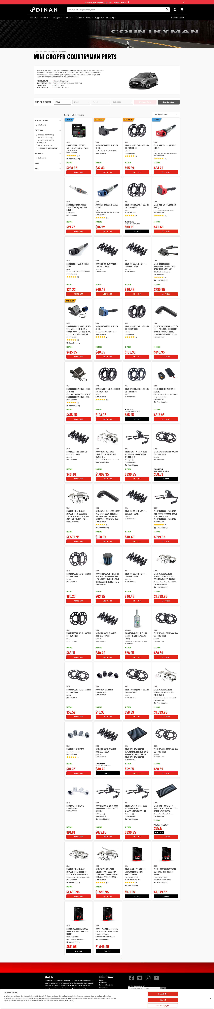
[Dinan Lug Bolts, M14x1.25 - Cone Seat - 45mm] (108, 249)
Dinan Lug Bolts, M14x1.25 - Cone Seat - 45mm (106, 265)
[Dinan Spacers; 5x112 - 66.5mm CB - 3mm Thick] (78, 675)
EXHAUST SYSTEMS (45, 138)
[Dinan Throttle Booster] (78, 130)
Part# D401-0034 (130, 760)
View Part (137, 231)
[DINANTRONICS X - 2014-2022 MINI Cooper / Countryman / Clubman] (108, 791)
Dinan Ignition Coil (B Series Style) (107, 146)
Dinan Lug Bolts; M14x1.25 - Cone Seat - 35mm (136, 512)
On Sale (42, 125)
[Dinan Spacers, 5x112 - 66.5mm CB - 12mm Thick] (137, 190)
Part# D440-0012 (159, 274)
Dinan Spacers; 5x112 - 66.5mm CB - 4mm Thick (137, 691)
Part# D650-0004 (101, 215)
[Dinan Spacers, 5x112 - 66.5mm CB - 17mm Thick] (108, 374)
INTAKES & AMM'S (45, 145)
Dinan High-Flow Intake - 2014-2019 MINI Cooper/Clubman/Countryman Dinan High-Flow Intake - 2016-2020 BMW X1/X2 (78, 393)
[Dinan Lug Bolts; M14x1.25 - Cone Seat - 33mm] (137, 559)
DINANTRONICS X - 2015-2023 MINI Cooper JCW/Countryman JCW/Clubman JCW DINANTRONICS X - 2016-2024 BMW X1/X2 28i (165, 515)
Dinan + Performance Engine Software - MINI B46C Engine (107, 930)
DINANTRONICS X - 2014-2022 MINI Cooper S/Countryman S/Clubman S (136, 454)
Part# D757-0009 (71, 754)
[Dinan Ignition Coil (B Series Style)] (108, 130)
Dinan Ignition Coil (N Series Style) (165, 146)
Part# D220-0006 (101, 271)
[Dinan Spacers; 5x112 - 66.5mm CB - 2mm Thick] (166, 734)
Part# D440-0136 (130, 462)
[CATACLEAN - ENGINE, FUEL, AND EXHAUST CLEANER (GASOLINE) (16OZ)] (137, 618)
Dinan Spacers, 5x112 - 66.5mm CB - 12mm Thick (137, 206)
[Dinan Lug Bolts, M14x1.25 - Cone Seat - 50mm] (78, 437)
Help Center (103, 982)
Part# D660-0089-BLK (72, 522)
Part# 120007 (129, 644)
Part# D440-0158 (130, 816)
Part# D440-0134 (101, 816)
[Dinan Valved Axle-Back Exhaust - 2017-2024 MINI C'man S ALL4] (108, 437)
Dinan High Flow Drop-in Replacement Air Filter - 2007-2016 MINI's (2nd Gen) (166, 808)
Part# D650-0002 (71, 274)
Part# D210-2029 (130, 153)
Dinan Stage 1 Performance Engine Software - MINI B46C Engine (77, 931)
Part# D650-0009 (159, 212)
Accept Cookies (163, 994)
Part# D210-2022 (130, 697)
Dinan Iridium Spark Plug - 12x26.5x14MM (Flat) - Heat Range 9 (76, 207)
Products (44, 17)
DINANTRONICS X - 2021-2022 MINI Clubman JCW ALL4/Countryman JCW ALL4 (136, 808)
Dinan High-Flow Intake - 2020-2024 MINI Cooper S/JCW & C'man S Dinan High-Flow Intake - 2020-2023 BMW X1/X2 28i (78, 330)
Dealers (79, 17)
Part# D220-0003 (130, 581)
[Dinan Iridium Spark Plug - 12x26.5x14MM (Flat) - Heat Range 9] (78, 190)
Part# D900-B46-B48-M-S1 (132, 879)
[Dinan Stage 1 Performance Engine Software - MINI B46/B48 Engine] (137, 854)
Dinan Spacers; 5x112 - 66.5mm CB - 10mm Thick (137, 390)
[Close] (210, 998)
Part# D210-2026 (71, 581)
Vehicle (33, 17)
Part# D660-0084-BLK (102, 462)
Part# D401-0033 (159, 816)
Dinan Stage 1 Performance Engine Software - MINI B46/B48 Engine (135, 872)
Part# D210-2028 (130, 212)
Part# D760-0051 (71, 399)
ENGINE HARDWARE (46, 135)
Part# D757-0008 (71, 811)
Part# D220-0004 (130, 519)
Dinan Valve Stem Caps (104, 689)
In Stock (42, 158)
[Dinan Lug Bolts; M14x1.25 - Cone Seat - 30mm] (108, 734)
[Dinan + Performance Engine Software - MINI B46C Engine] (108, 914)
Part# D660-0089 (101, 880)
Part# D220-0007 (71, 459)
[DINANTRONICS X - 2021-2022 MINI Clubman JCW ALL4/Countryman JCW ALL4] (137, 791)
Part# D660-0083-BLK (160, 584)
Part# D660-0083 (71, 879)
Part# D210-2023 (159, 459)
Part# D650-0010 (101, 334)
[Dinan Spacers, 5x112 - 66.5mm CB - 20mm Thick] (137, 311)
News (88, 17)
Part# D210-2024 (159, 641)
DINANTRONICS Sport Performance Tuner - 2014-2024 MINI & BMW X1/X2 (165, 267)
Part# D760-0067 (101, 522)
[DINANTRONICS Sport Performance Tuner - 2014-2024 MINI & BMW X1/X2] (166, 249)
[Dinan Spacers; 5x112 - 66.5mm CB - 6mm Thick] (166, 618)
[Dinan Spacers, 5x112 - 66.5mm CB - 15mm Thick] (137, 130)
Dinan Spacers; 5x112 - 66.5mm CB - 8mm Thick (78, 575)
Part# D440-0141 (159, 522)
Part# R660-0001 (159, 399)
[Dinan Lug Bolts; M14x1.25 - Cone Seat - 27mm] (108, 618)
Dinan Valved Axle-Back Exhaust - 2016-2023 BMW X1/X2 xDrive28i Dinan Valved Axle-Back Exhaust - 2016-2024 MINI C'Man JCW (77, 515)
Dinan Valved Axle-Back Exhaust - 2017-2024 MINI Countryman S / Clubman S (164, 576)
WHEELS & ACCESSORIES (47, 148)
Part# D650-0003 (159, 155)
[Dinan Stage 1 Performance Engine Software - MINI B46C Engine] (78, 914)
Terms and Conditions (106, 985)
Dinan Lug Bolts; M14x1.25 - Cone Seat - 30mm (106, 750)
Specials (68, 17)
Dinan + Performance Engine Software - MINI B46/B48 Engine (165, 872)
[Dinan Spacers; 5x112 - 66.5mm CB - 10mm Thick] (137, 374)
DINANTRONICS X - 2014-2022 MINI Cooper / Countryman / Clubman (107, 808)
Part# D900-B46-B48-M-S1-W (162, 879)
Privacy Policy (103, 987)
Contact (101, 980)
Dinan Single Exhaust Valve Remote (164, 390)
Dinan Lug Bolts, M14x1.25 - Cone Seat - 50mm (77, 453)
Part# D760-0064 (159, 337)
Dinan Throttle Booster (76, 145)
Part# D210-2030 (101, 397)
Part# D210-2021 (71, 697)
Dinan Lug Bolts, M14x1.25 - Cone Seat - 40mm (136, 265)
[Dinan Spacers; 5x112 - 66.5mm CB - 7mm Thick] (78, 618)
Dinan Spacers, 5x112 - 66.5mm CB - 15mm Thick (137, 146)
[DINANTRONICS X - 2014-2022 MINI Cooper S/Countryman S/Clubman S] (137, 437)
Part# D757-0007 (101, 695)
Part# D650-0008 (101, 153)
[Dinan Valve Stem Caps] (108, 675)
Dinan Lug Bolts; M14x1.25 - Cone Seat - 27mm (106, 634)
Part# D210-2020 (159, 757)
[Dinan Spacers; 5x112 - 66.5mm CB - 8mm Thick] (78, 559)
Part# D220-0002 (101, 757)
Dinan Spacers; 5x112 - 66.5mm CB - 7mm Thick (78, 634)
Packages (56, 17)
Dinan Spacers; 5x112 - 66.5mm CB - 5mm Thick (166, 453)
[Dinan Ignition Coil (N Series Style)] (166, 130)
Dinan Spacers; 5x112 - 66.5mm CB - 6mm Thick (166, 634)
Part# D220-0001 (101, 641)
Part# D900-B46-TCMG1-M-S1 (75, 939)
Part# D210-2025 (71, 641)
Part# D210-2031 (130, 334)
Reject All (163, 1000)
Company (110, 17)
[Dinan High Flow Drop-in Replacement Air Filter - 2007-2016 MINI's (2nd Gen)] (166, 791)
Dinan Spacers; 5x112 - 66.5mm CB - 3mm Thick (78, 691)
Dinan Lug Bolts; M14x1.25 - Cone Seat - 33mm (136, 575)
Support (98, 17)
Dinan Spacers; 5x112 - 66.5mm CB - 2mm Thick (166, 750)
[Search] (166, 9)
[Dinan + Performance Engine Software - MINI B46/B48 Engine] (166, 854)
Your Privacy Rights (163, 1006)
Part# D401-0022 (101, 584)
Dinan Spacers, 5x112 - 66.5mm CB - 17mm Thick (108, 390)
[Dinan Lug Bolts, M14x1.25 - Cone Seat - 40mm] (137, 249)
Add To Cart (78, 172)
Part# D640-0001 (71, 215)
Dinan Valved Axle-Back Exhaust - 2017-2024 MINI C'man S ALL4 (106, 454)
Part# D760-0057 (71, 337)
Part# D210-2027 (130, 397)
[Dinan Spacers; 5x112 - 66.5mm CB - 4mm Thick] (137, 675)
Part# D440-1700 (71, 153)
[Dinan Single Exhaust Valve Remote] (166, 374)
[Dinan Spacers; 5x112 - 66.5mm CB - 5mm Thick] (166, 437)
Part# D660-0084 (159, 700)
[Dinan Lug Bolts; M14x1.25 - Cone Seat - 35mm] (137, 496)
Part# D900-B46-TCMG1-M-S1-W (105, 936)
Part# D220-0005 (130, 271)
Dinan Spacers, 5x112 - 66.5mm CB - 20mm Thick (137, 327)
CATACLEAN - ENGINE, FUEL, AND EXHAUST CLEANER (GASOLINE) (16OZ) (136, 636)
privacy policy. (69, 1000)
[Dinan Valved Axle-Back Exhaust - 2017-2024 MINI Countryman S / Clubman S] (166, 559)
